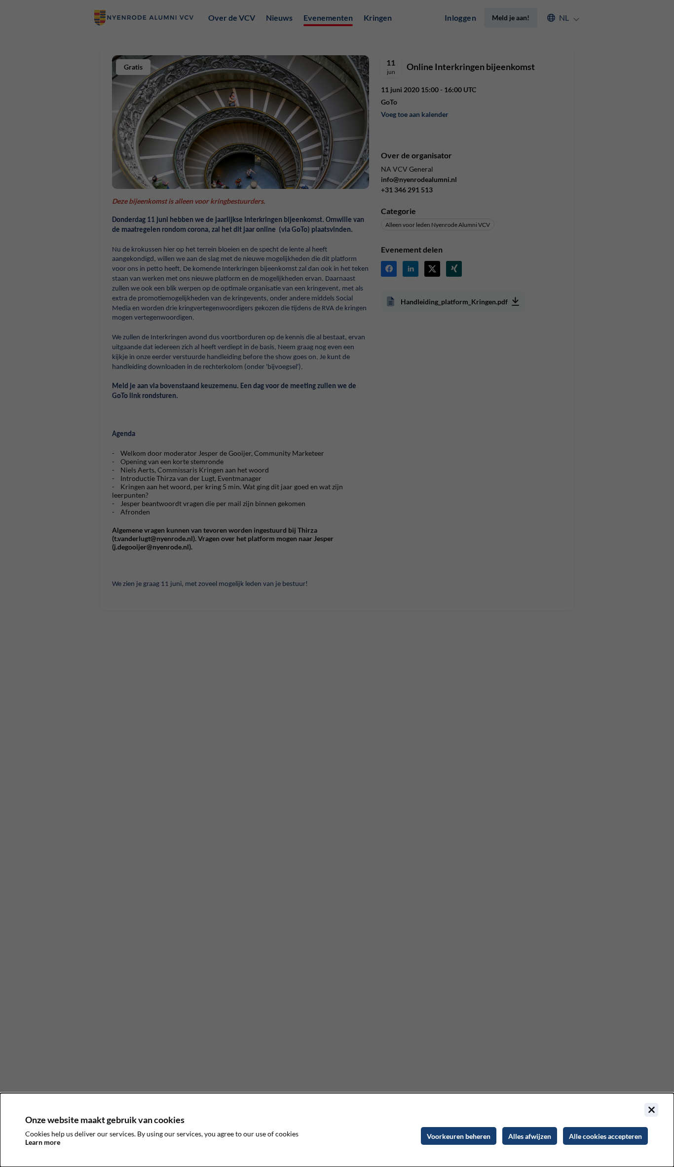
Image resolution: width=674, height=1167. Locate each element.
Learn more (42, 1142)
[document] (337, 1130)
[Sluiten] (651, 1110)
